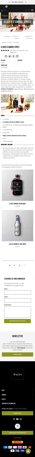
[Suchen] (29, 10)
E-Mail (6, 296)
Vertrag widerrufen (17, 432)
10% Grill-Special (17, 2)
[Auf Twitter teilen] (10, 265)
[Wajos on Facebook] (14, 419)
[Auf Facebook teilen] (15, 265)
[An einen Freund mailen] (25, 265)
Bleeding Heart (29, 89)
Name (6, 288)
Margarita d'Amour (7, 91)
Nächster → (30, 38)
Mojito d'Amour (18, 89)
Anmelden (17, 354)
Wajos (19, 437)
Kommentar (8, 304)
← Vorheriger (28, 36)
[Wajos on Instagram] (20, 419)
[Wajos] (5, 15)
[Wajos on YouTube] (17, 419)
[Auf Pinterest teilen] (20, 265)
